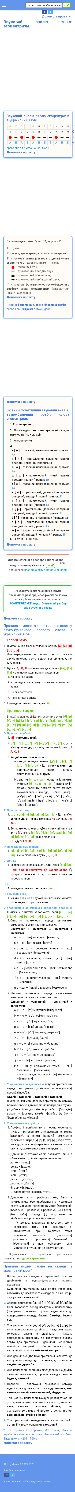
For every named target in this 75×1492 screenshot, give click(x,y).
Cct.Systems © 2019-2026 (19, 1464)
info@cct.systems (14, 1470)
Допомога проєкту (56, 16)
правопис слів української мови (28, 148)
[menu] (4, 5)
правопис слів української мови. (45, 570)
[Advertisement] (37, 69)
